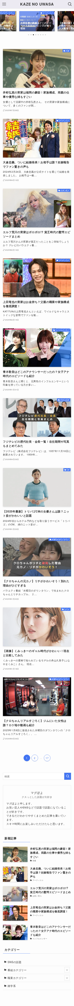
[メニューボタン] (4, 4)
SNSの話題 (15, 962)
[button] (28, 34)
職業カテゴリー (17, 978)
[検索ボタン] (70, 4)
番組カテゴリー (17, 970)
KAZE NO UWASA (37, 4)
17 (47, 758)
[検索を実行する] (67, 776)
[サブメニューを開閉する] (67, 970)
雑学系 (12, 986)
